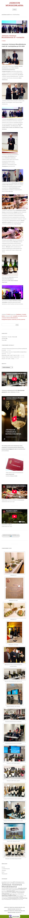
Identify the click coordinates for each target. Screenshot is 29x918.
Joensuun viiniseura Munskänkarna (10, 317)
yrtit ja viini (21, 899)
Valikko (14, 9)
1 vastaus (4, 40)
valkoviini (12, 895)
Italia (13, 883)
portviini (19, 319)
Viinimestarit (5, 898)
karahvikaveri (15, 888)
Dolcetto (22, 882)
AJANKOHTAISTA (6, 868)
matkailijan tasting (5, 889)
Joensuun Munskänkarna (14, 4)
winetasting (14, 899)
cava (19, 316)
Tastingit (3, 338)
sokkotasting (21, 894)
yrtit (18, 899)
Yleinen (3, 340)
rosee (16, 891)
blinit (5, 882)
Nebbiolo (10, 889)
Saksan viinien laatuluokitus (7, 892)
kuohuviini (14, 319)
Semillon (10, 894)
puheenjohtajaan (5, 450)
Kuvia (3, 872)
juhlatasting (4, 888)
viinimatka (20, 896)
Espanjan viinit (8, 883)
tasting (4, 895)
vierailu (24, 895)
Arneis (3, 882)
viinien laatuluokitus (8, 896)
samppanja (5, 894)
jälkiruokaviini (23, 316)
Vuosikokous (7, 899)
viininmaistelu (13, 898)
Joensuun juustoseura (19, 883)
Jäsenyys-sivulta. (13, 475)
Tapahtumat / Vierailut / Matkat (8, 336)
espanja (4, 883)
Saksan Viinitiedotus (18, 892)
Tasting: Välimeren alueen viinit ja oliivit (10, 357)
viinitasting (23, 898)
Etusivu (3, 867)
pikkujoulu (23, 889)
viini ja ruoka (15, 896)
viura (3, 899)
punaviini (23, 319)
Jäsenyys (4, 870)
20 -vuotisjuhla (14, 316)
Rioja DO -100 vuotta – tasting (8, 358)
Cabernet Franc (9, 882)
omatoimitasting (15, 889)
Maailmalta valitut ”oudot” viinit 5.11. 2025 (10, 355)
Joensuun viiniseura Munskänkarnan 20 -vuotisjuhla (13, 36)
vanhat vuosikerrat (19, 895)
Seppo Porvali (15, 894)
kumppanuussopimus (6, 319)
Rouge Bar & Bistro (21, 891)
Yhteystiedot (4, 873)
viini (3, 896)
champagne (18, 882)
